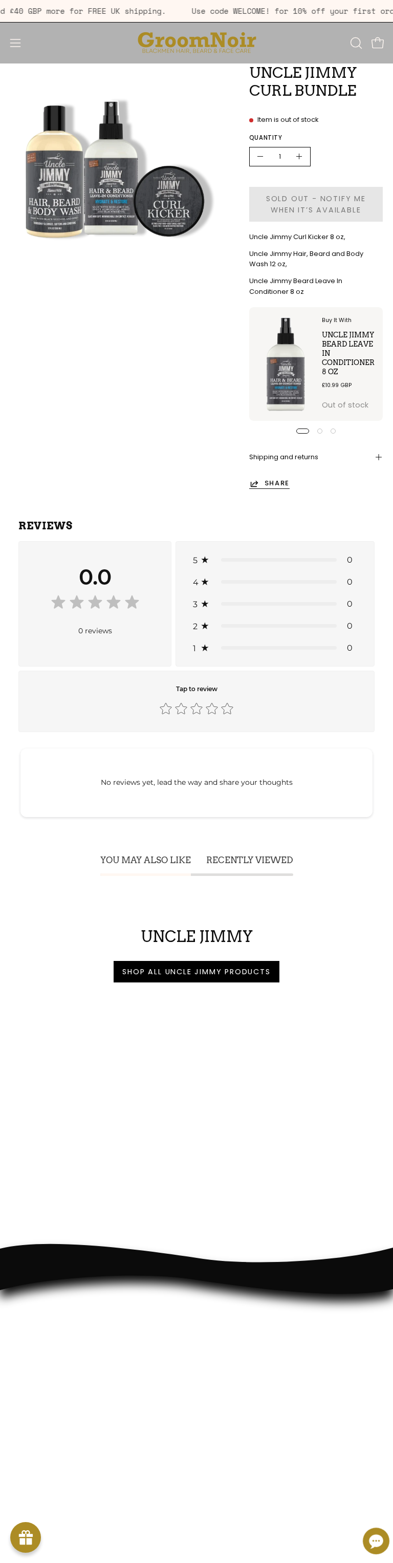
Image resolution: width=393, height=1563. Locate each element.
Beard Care (228, 1346)
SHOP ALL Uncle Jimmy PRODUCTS (196, 972)
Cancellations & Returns (54, 1392)
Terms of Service (41, 1377)
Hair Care (224, 1331)
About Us (27, 1331)
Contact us (31, 1407)
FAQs (19, 1346)
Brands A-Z (227, 1362)
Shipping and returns (283, 457)
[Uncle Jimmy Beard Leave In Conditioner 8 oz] (286, 364)
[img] (95, 604)
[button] (355, 43)
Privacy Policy (34, 1362)
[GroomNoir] (196, 43)
